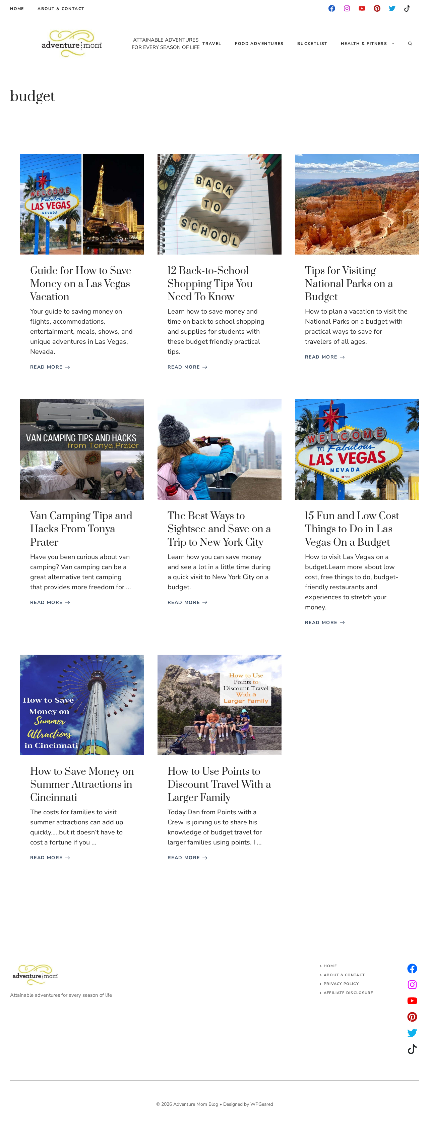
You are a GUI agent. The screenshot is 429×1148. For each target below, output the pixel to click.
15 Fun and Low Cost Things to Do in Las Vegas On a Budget (352, 529)
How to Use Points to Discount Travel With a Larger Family (219, 784)
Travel (212, 43)
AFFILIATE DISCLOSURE (348, 992)
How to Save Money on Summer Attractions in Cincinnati (82, 784)
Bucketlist (312, 43)
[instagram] (377, 8)
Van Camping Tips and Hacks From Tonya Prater (81, 529)
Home (17, 8)
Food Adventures (259, 43)
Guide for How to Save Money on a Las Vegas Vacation (80, 284)
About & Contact (61, 8)
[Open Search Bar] (410, 44)
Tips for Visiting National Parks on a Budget (349, 284)
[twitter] (412, 985)
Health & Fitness (364, 43)
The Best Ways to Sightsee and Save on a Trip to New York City (219, 529)
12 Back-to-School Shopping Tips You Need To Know (210, 284)
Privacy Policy (341, 983)
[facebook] (331, 8)
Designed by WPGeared (248, 1104)
